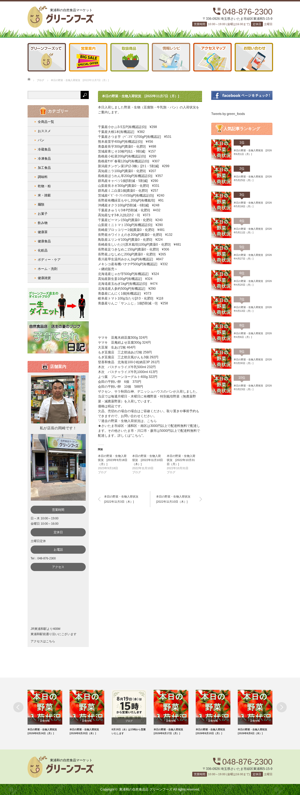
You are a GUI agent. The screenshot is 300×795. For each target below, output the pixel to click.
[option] (49, 712)
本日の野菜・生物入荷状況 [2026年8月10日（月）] (212, 731)
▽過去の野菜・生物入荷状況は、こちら (127, 421)
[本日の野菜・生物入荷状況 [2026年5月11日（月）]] (221, 237)
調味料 (43, 177)
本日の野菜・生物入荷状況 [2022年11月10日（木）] (147, 460)
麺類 (41, 204)
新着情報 (45, 720)
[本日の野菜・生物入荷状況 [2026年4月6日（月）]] (221, 341)
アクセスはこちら (43, 641)
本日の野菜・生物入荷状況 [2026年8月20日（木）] (85, 731)
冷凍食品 (44, 158)
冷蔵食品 (44, 149)
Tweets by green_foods (228, 114)
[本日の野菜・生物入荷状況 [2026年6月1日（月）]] (221, 158)
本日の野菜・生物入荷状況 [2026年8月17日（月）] (170, 731)
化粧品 (43, 250)
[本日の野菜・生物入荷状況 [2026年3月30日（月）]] (221, 367)
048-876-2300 (247, 11)
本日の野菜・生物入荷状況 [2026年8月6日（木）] (254, 731)
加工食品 (44, 167)
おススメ (44, 131)
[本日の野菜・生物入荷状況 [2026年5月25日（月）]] (221, 185)
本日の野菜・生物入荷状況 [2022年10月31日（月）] (181, 460)
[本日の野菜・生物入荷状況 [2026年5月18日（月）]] (221, 211)
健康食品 (44, 241)
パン (41, 140)
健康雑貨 (44, 278)
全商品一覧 (46, 122)
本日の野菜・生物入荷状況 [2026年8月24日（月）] (43, 731)
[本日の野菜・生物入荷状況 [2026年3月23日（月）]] (221, 394)
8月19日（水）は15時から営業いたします (129, 731)
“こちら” (136, 435)
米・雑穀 (44, 195)
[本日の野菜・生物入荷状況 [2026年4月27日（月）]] (221, 263)
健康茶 (43, 232)
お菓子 (43, 213)
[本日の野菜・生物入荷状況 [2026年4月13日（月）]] (221, 315)
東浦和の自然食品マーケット (71, 10)
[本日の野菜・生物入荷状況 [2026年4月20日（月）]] (221, 289)
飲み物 (43, 223)
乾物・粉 (44, 186)
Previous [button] (18, 707)
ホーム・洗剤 (47, 269)
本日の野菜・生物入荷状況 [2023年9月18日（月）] (112, 460)
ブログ (129, 720)
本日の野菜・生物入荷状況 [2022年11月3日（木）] (122, 499)
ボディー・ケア (49, 259)
